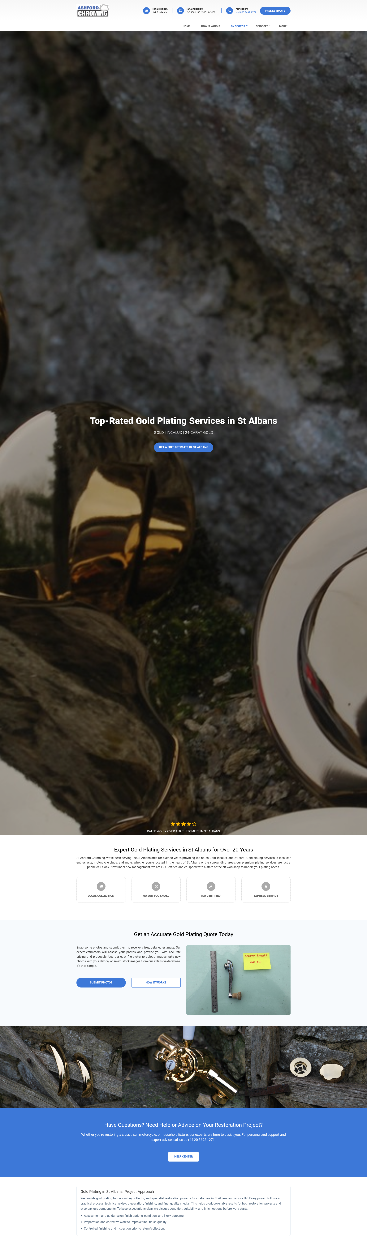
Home (186, 26)
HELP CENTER (183, 1156)
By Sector (238, 26)
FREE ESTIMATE (275, 10)
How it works (210, 26)
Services (262, 26)
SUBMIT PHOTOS (101, 982)
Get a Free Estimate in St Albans (183, 447)
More (283, 26)
